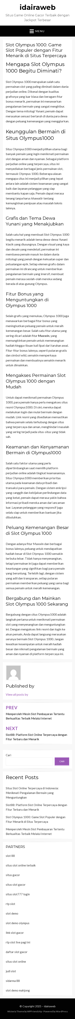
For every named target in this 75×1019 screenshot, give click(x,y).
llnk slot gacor (15, 932)
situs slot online (16, 961)
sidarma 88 (13, 980)
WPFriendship (34, 1011)
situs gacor (13, 875)
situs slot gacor (16, 884)
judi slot (11, 971)
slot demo (12, 913)
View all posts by (17, 694)
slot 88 (10, 855)
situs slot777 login (18, 894)
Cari (8, 755)
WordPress (62, 1011)
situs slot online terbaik (21, 865)
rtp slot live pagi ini (18, 942)
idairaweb (38, 7)
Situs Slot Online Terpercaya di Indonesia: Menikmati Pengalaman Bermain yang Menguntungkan (32, 792)
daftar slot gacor (17, 952)
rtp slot (10, 903)
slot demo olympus (17, 923)
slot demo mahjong (18, 990)
